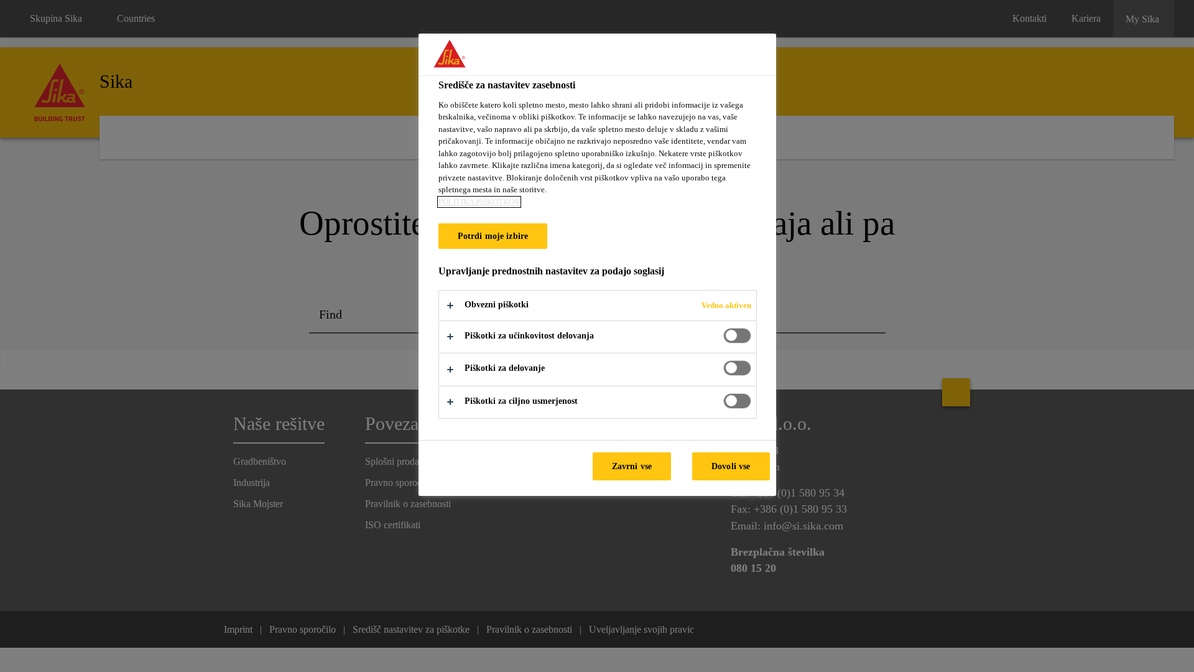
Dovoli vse (730, 466)
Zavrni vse (632, 466)
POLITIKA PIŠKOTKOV (479, 202)
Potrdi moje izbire (493, 236)
